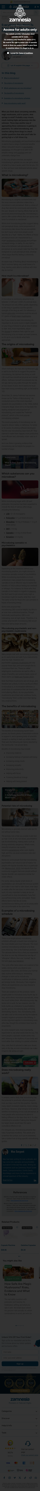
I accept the (14, 53)
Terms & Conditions (26, 53)
